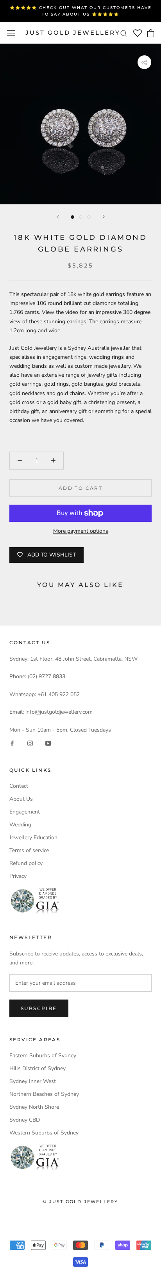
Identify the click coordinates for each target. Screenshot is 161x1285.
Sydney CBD (24, 1120)
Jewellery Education (33, 837)
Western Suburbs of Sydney (44, 1132)
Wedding (20, 824)
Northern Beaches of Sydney (44, 1094)
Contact (18, 786)
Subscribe (39, 1008)
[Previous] (58, 216)
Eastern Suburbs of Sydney (42, 1055)
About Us (21, 799)
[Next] (103, 216)
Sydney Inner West (32, 1081)
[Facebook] (12, 743)
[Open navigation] (11, 33)
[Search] (123, 33)
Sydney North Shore (34, 1107)
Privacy (18, 876)
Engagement (24, 811)
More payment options (80, 531)
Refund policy (26, 863)
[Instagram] (30, 743)
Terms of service (29, 850)
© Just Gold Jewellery (80, 1201)
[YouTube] (48, 743)
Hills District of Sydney (37, 1068)
